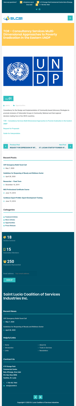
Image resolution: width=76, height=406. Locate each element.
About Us (42, 345)
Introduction (9, 348)
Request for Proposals (11, 128)
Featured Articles (11, 217)
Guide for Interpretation (11, 133)
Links (7, 351)
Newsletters (43, 351)
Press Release (10, 226)
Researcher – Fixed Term (12, 181)
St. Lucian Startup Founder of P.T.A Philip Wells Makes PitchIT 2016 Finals (56, 146)
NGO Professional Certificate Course (16, 190)
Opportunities (20, 105)
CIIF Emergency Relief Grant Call (15, 165)
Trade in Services (45, 348)
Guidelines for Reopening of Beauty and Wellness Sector (23, 173)
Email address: (8, 274)
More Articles (10, 220)
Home (7, 345)
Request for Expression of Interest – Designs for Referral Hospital (24, 146)
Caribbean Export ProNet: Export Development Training (22, 198)
